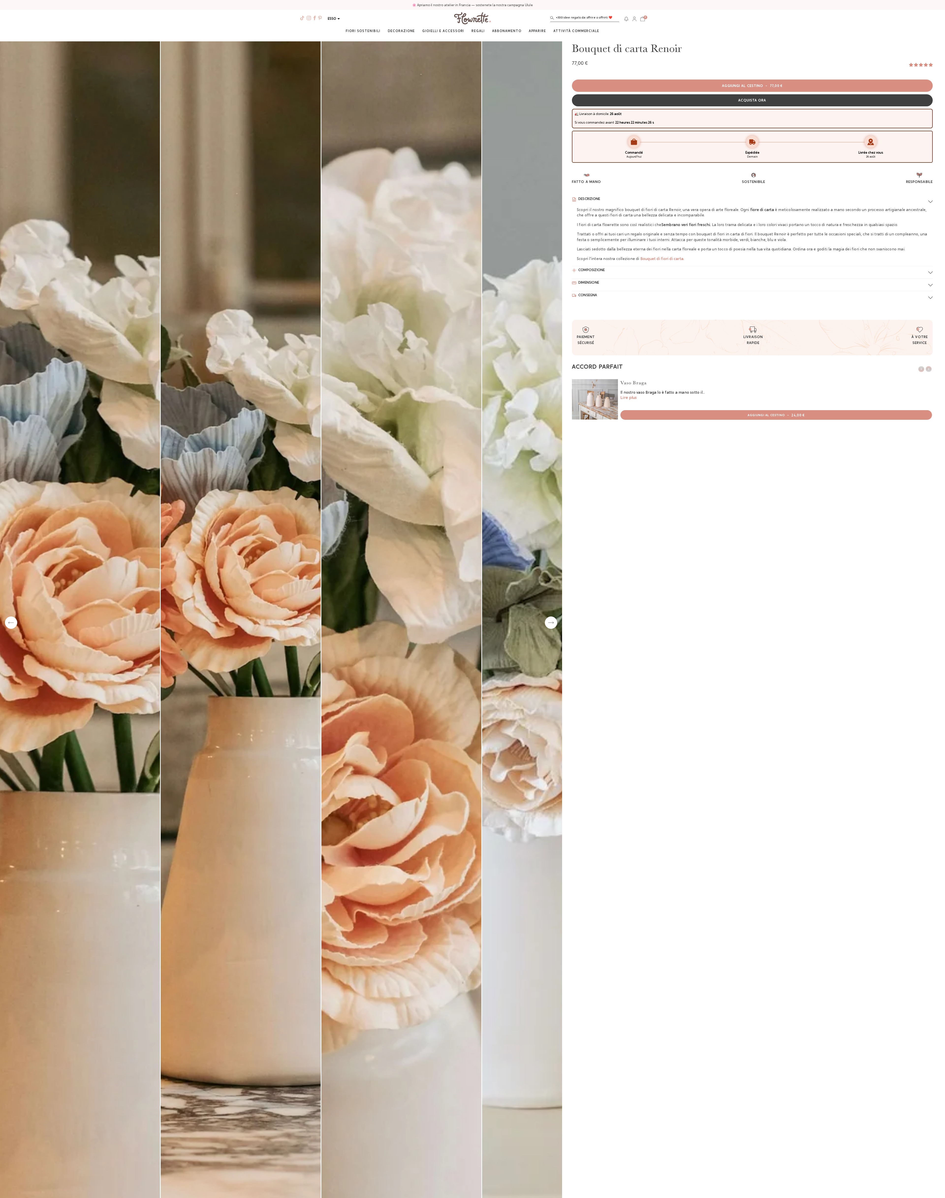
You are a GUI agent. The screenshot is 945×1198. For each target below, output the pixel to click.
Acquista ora (752, 100)
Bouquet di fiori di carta (661, 259)
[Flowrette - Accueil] (472, 19)
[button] (584, 19)
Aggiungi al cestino (752, 86)
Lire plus (628, 398)
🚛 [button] (577, 114)
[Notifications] (626, 19)
